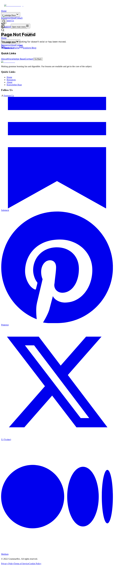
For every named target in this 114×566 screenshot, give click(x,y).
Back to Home (11, 47)
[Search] (4, 21)
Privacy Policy (7, 563)
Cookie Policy (35, 563)
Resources (5, 45)
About (13, 45)
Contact (19, 45)
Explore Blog (29, 47)
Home (4, 11)
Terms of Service (21, 563)
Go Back (38, 59)
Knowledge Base (16, 58)
